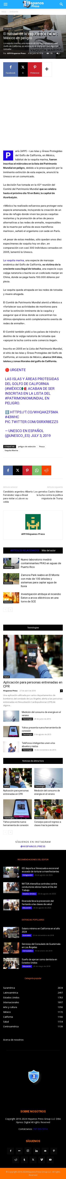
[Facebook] (8, 470)
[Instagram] (28, 1151)
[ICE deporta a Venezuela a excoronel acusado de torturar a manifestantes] (11, 872)
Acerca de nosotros (13, 1039)
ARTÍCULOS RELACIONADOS (24, 550)
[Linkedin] (36, 1151)
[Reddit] (15, 1160)
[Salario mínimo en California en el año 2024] (11, 932)
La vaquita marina (13, 260)
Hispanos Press (10, 690)
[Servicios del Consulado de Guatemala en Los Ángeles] (11, 948)
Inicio (4, 11)
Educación (39, 818)
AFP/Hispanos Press (16, 53)
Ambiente (13, 11)
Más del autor (49, 550)
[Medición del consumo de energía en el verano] (11, 716)
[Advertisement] (33, 112)
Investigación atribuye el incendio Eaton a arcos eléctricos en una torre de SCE (41, 597)
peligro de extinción (27, 446)
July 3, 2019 (41, 436)
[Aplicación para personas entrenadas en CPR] (33, 656)
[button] (5, 4)
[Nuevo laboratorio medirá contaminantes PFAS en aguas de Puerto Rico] (11, 563)
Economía (27, 935)
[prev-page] (5, 610)
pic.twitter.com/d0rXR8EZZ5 (31, 422)
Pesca (42, 446)
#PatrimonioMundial (24, 398)
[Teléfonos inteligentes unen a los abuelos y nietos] (11, 746)
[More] (47, 69)
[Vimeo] (41, 1160)
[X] (17, 470)
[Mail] (45, 1151)
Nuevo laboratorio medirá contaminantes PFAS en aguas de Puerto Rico (41, 563)
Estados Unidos (29, 894)
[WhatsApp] (37, 470)
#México (13, 389)
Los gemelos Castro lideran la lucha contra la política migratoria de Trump (48, 495)
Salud (6, 677)
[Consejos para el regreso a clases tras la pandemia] (48, 809)
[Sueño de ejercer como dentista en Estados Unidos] (11, 963)
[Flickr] (19, 1151)
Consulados (28, 951)
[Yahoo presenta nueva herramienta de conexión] (11, 731)
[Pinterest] (27, 470)
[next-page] (10, 610)
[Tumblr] (24, 1160)
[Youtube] (50, 1160)
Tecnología (8, 567)
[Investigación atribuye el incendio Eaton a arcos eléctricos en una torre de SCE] (11, 597)
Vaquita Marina (11, 450)
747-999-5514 (40, 1128)
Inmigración (28, 875)
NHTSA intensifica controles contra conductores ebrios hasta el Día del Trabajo (39, 887)
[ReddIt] (46, 470)
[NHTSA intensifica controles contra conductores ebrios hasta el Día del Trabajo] (11, 887)
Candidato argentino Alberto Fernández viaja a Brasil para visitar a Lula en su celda (18, 496)
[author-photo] (33, 529)
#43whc (12, 417)
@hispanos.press (33, 846)
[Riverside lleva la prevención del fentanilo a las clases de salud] (11, 905)
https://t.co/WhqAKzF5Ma (34, 412)
